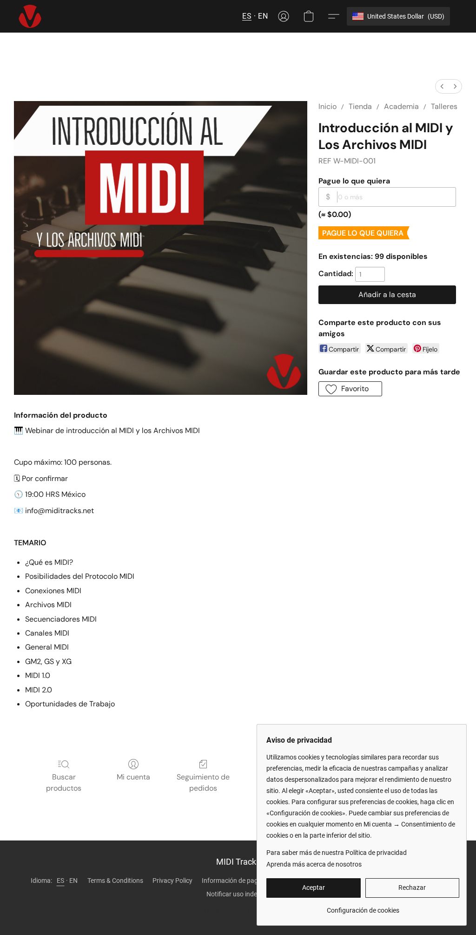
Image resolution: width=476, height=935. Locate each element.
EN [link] (73, 880)
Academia (401, 106)
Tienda (360, 106)
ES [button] (246, 16)
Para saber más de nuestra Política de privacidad (336, 852)
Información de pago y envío (242, 880)
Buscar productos (63, 782)
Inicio (327, 106)
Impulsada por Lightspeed (238, 910)
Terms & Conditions (115, 880)
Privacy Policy (172, 880)
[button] (30, 16)
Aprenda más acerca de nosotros (314, 864)
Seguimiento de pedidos (203, 782)
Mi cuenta (133, 777)
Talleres (444, 106)
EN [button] (263, 16)
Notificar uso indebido (238, 894)
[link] (362, 907)
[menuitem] (442, 86)
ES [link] (61, 880)
